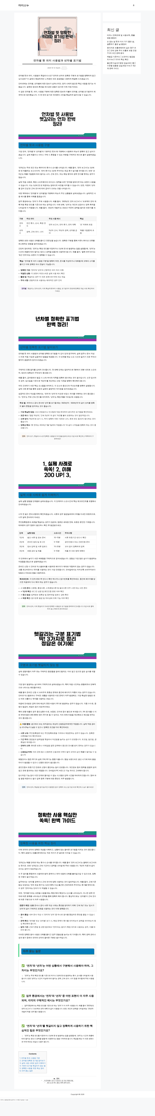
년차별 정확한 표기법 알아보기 (32, 1060)
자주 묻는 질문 (26, 1071)
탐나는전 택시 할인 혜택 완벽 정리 (58, 1082)
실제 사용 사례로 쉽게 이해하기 (33, 1063)
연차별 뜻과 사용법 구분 (30, 1058)
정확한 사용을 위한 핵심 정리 (32, 1068)
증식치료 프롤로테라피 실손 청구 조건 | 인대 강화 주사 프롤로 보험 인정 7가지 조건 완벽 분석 (121, 50)
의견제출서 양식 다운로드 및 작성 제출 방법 (58, 1080)
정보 (57, 1078)
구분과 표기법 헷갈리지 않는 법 (33, 1066)
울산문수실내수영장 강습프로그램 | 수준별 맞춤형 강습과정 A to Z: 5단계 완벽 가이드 (121, 65)
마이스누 (23, 5)
